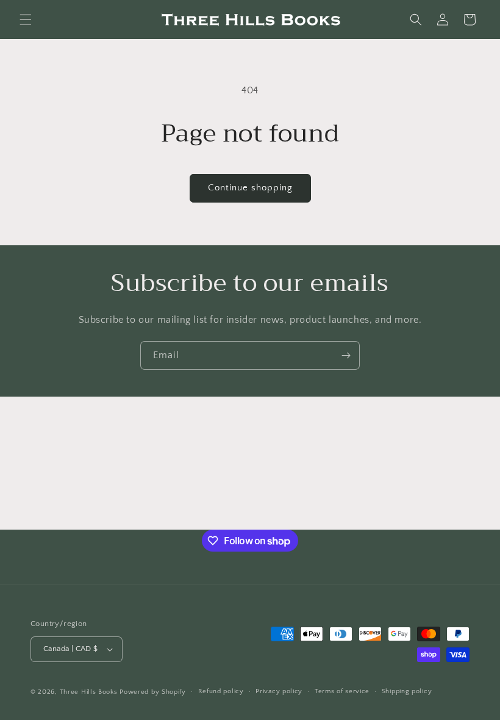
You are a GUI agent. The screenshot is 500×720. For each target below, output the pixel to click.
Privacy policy (278, 691)
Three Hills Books (89, 692)
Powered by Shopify (153, 692)
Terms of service (342, 691)
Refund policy (221, 691)
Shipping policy (407, 691)
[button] (25, 19)
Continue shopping (250, 187)
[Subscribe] (345, 355)
